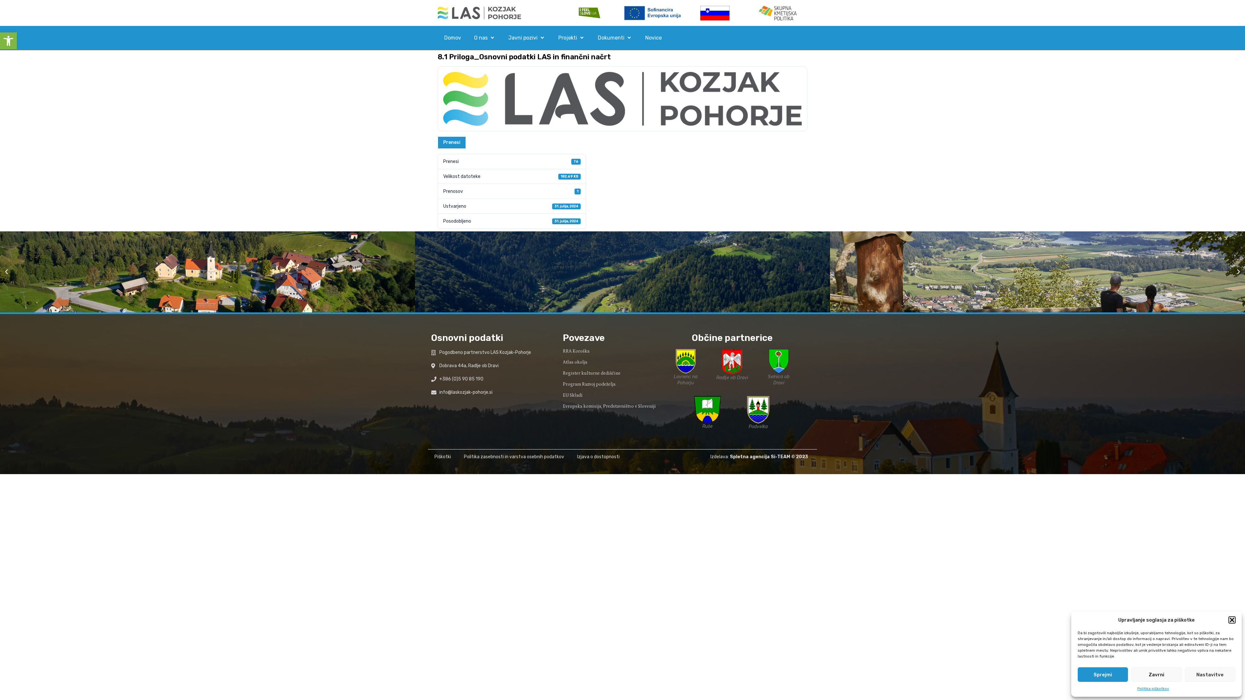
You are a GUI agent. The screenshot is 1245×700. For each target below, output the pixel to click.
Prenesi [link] (451, 142)
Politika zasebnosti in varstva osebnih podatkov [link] (514, 457)
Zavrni (1156, 675)
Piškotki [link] (442, 457)
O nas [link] (481, 38)
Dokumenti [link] (611, 38)
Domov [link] (452, 38)
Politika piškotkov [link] (1153, 688)
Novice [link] (653, 38)
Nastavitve (1210, 675)
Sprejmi (1103, 675)
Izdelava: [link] (750, 457)
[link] (8, 40)
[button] (1232, 620)
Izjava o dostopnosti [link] (598, 457)
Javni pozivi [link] (523, 38)
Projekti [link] (567, 38)
